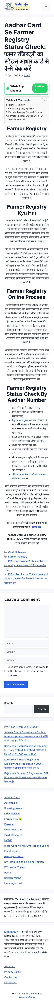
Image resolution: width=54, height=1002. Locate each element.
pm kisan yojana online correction (24, 861)
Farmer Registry (16, 104)
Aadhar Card (12, 797)
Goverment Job (13, 829)
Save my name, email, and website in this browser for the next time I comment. (27, 671)
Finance (9, 824)
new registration (13, 856)
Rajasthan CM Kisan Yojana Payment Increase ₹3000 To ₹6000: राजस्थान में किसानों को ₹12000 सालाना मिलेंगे (25, 750)
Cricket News (12, 813)
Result (8, 872)
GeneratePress (27, 997)
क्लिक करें (36, 527)
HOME (8, 840)
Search (8, 703)
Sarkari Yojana (12, 877)
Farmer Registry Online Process (25, 112)
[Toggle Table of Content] (43, 100)
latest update (12, 851)
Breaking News (13, 808)
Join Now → (39, 88)
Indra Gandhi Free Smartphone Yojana (26, 845)
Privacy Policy (12, 971)
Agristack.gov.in (21, 420)
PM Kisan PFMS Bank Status (20, 726)
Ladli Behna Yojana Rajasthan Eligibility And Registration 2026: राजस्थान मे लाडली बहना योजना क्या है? (23, 763)
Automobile (11, 802)
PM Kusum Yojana (14, 867)
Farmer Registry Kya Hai (21, 108)
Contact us (10, 977)
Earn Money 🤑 (13, 819)
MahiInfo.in (11, 931)
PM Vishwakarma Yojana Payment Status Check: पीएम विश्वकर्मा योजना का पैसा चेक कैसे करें (26, 578)
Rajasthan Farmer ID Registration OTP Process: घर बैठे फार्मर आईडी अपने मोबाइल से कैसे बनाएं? (26, 777)
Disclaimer (10, 982)
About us (9, 966)
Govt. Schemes (17, 552)
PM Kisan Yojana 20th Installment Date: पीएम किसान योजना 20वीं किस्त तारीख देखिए (25, 565)
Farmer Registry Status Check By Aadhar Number (25, 117)
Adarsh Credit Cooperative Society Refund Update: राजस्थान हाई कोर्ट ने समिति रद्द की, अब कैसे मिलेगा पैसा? (26, 736)
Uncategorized (13, 883)
